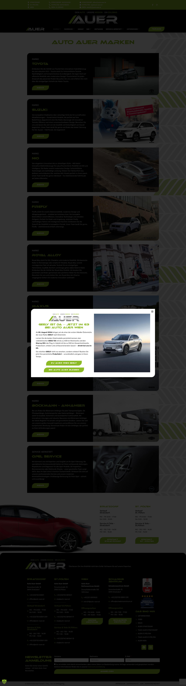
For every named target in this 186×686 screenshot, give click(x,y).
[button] (4, 681)
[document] (93, 343)
